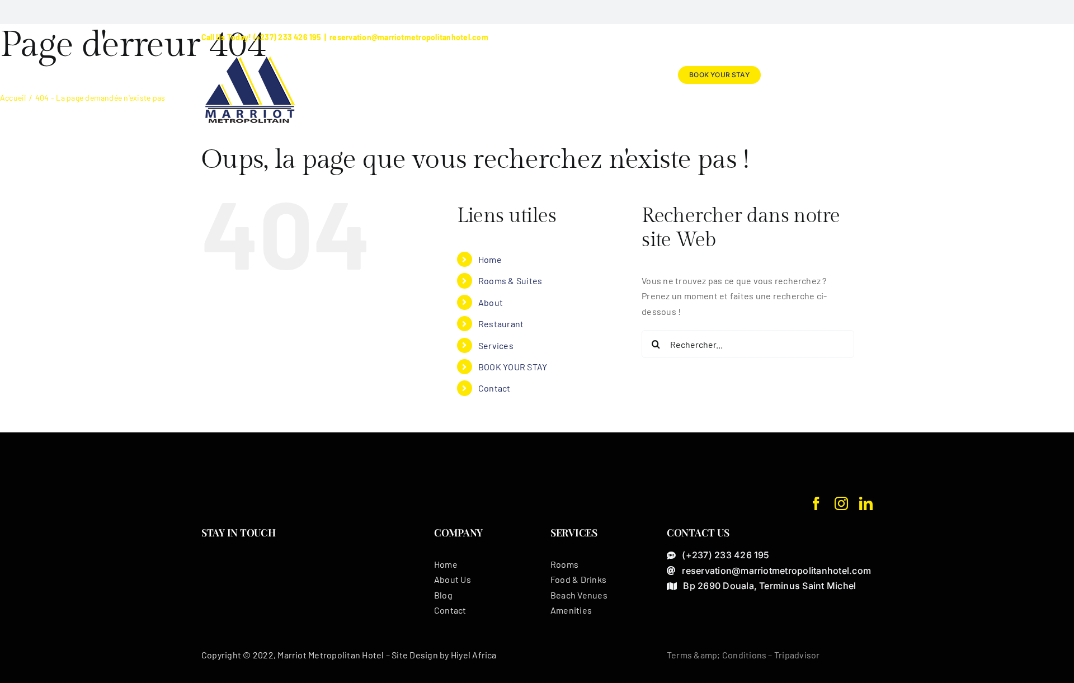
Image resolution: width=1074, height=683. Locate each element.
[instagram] (841, 503)
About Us (452, 579)
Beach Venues (578, 595)
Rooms (564, 564)
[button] (854, 74)
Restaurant (501, 323)
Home (490, 259)
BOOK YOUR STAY (512, 366)
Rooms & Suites (510, 280)
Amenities (571, 610)
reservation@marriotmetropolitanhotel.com (408, 37)
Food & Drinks (578, 579)
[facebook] (816, 503)
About (490, 302)
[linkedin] (866, 503)
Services (496, 345)
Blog (443, 595)
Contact (494, 388)
